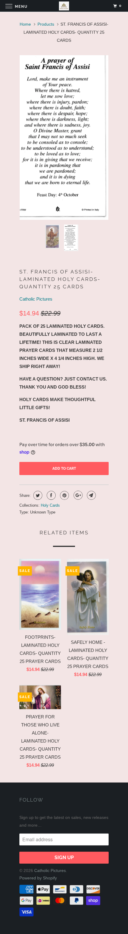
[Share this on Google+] (77, 495)
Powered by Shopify (38, 878)
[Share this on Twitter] (37, 495)
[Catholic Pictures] (64, 6)
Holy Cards (50, 505)
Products (46, 24)
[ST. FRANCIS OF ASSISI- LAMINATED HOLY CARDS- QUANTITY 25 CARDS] (64, 137)
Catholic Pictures (35, 298)
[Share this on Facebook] (50, 495)
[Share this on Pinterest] (64, 495)
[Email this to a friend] (90, 495)
